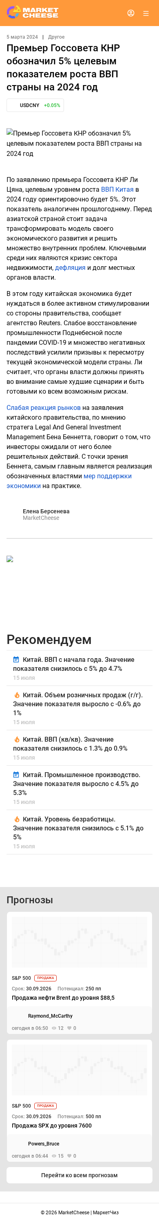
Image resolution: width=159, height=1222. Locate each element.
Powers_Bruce (43, 1144)
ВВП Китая (117, 189)
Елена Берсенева (46, 511)
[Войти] (131, 13)
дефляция (70, 268)
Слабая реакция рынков (44, 408)
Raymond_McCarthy (50, 1016)
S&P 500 (21, 978)
